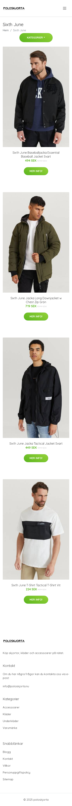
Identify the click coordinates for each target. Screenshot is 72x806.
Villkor (7, 765)
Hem (6, 30)
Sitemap (8, 779)
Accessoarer (11, 707)
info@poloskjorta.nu (16, 686)
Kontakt (8, 759)
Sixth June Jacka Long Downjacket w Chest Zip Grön (36, 300)
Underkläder (11, 721)
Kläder (7, 714)
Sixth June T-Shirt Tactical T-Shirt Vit (36, 585)
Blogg (7, 752)
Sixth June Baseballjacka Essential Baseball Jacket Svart (36, 154)
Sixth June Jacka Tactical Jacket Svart (36, 443)
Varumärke (10, 728)
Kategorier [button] (35, 37)
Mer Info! (36, 171)
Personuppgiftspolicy (16, 772)
